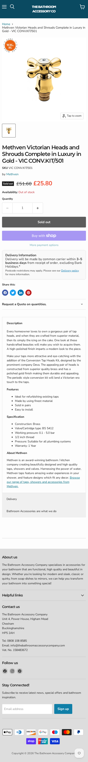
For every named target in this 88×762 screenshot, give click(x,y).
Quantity (7, 199)
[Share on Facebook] (5, 293)
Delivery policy (70, 271)
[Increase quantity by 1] (38, 208)
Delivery (12, 499)
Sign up (63, 709)
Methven (12, 174)
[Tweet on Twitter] (13, 293)
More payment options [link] (44, 245)
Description (14, 323)
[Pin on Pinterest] (28, 293)
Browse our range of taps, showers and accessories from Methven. (43, 482)
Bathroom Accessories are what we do (31, 511)
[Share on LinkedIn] (21, 293)
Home (6, 24)
